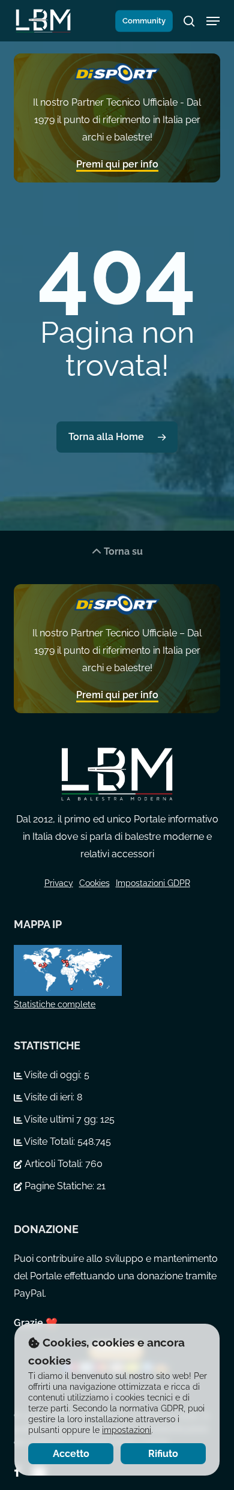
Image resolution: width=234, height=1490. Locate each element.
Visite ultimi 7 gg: (61, 1119)
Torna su (122, 551)
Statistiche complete (54, 1004)
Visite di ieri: (49, 1097)
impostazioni (126, 1430)
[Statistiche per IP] (117, 970)
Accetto (71, 1453)
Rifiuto (163, 1453)
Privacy (58, 883)
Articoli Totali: (53, 1163)
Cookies (94, 883)
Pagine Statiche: (59, 1186)
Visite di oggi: (53, 1075)
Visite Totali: (49, 1141)
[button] (213, 21)
